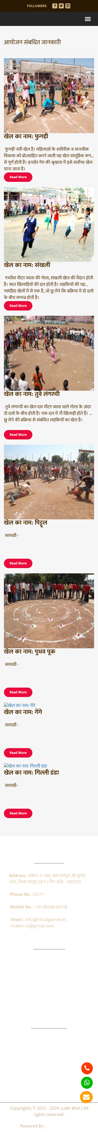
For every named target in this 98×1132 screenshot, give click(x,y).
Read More (18, 177)
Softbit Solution (62, 1126)
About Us (49, 973)
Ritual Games (49, 982)
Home (49, 964)
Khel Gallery (49, 1009)
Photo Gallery (49, 991)
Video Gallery (49, 1000)
